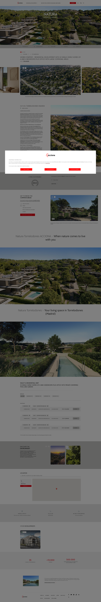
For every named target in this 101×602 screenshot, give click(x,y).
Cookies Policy (47, 163)
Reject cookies (26, 169)
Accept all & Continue (75, 169)
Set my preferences (50, 169)
